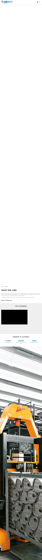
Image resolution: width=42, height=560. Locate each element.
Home (2, 286)
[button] (39, 2)
